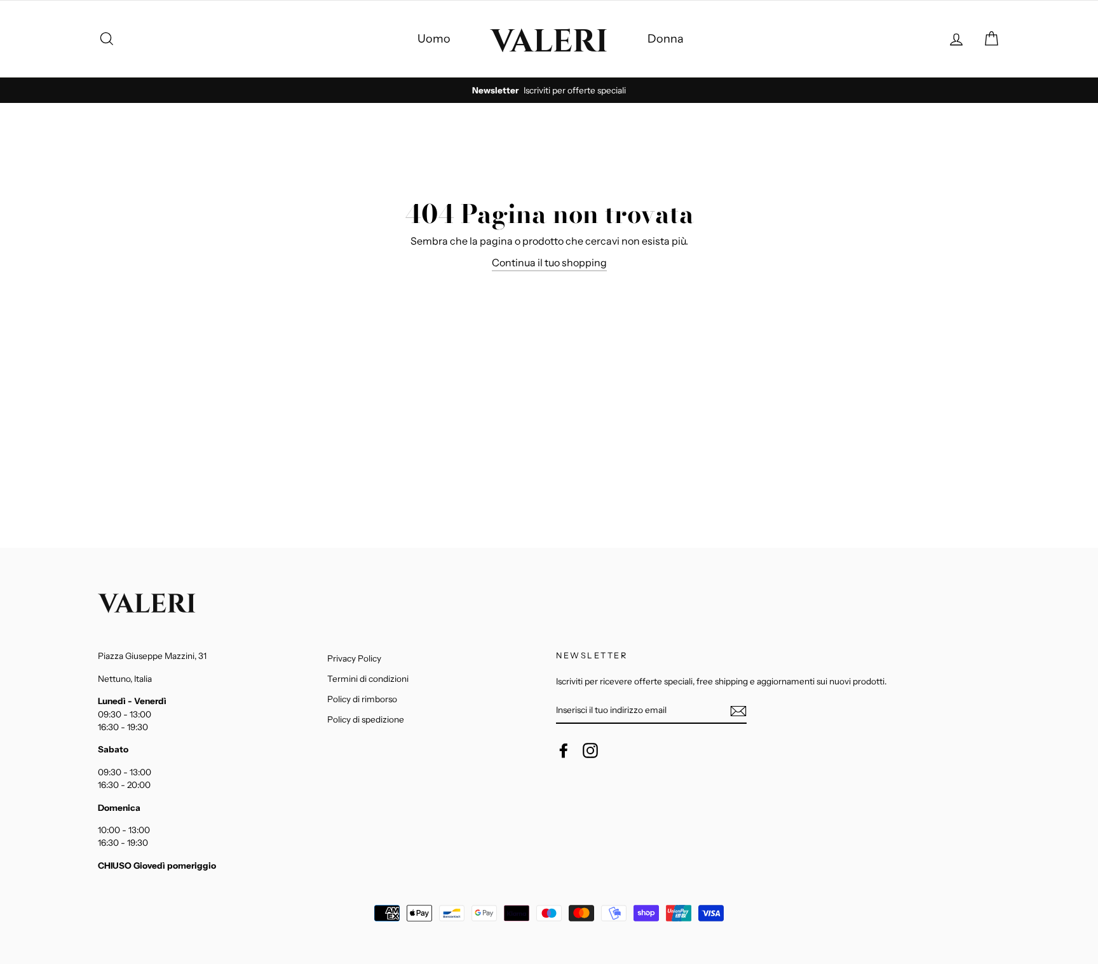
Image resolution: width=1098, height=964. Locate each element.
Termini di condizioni (368, 679)
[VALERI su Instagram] (590, 750)
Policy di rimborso (362, 699)
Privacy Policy (354, 658)
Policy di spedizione (365, 719)
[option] (549, 90)
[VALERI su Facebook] (563, 750)
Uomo (434, 39)
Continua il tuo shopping (549, 262)
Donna (665, 39)
